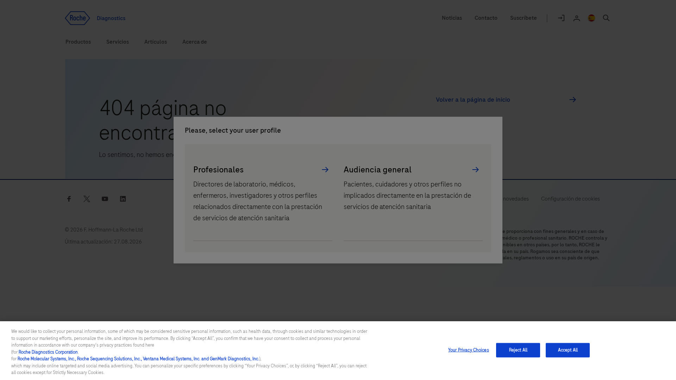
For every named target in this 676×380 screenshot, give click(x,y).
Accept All (568, 350)
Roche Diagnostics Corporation (48, 352)
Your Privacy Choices (468, 350)
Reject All (518, 350)
